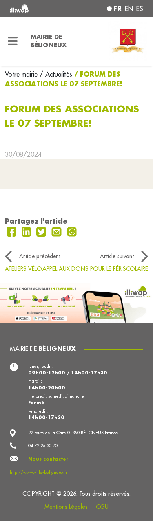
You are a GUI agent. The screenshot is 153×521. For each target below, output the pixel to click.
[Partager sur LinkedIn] (27, 231)
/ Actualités (56, 74)
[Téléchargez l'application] (76, 302)
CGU (102, 506)
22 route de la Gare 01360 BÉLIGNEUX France (73, 432)
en (129, 8)
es (139, 8)
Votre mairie (22, 74)
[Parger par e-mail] (57, 231)
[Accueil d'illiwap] (34, 8)
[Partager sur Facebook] (12, 231)
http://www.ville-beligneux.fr (38, 472)
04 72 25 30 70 (43, 445)
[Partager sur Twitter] (42, 231)
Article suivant (117, 256)
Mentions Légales (66, 506)
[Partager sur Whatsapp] (72, 231)
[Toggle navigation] (13, 41)
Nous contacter (48, 459)
